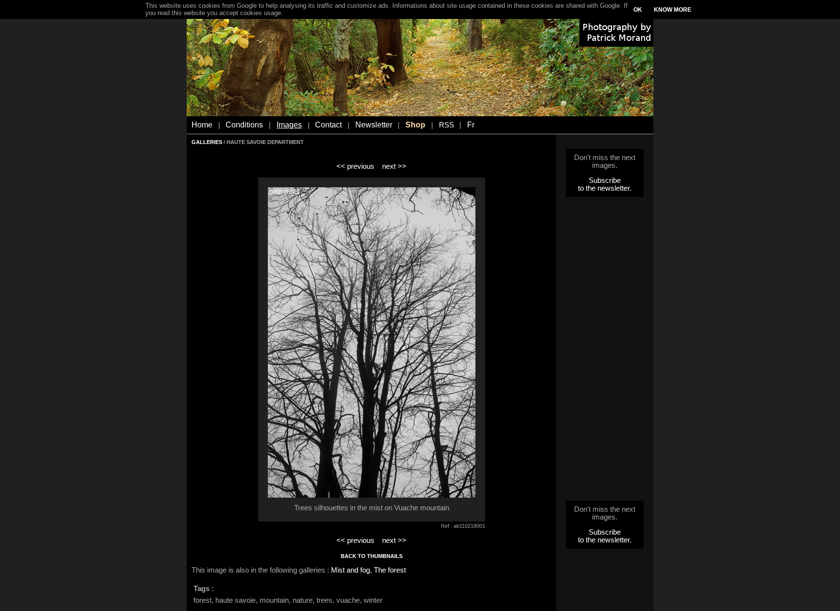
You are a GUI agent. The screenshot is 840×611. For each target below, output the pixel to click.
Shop (415, 125)
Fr (470, 125)
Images (289, 125)
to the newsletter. (604, 188)
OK (637, 9)
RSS (446, 125)
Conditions (244, 125)
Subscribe (605, 180)
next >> (394, 166)
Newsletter (373, 125)
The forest (390, 570)
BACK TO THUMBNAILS (371, 556)
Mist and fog (350, 570)
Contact (328, 125)
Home (202, 125)
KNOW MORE (672, 9)
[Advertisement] (605, 352)
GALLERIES (207, 142)
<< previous (355, 166)
